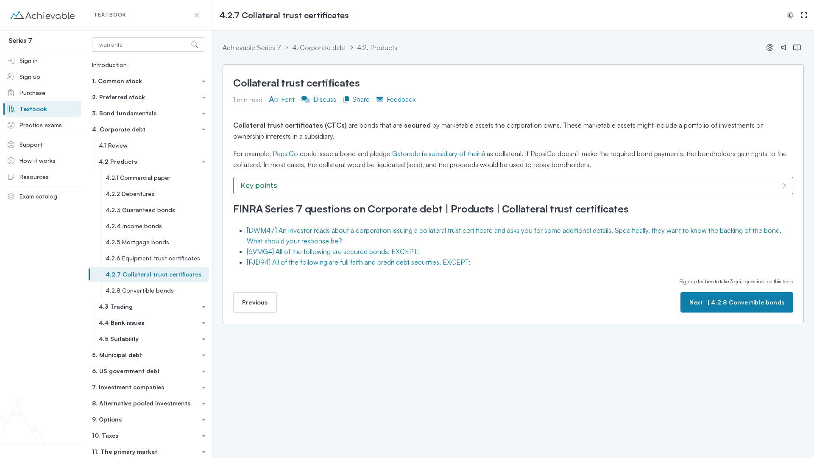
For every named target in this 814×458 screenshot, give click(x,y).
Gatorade (406, 153)
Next (736, 302)
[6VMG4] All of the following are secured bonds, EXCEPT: (333, 251)
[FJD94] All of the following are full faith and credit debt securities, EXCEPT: (358, 262)
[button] (197, 15)
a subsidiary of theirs (453, 153)
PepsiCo (285, 153)
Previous (255, 302)
